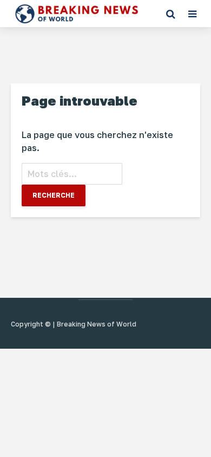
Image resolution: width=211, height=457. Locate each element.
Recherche (53, 195)
